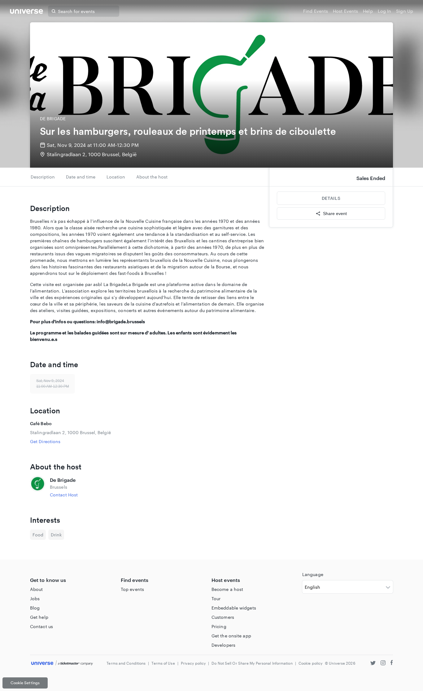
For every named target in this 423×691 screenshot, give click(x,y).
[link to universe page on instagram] (383, 663)
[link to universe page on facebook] (391, 663)
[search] (53, 11)
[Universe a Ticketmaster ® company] (62, 663)
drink (56, 534)
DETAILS (331, 198)
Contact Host (64, 494)
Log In (384, 11)
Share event (335, 213)
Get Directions (45, 441)
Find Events (315, 11)
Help (368, 11)
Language (312, 574)
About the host (152, 176)
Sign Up (404, 11)
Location (116, 176)
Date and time (80, 176)
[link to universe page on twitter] (373, 663)
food (38, 534)
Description (43, 176)
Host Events (345, 11)
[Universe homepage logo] (26, 12)
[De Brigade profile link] (37, 487)
